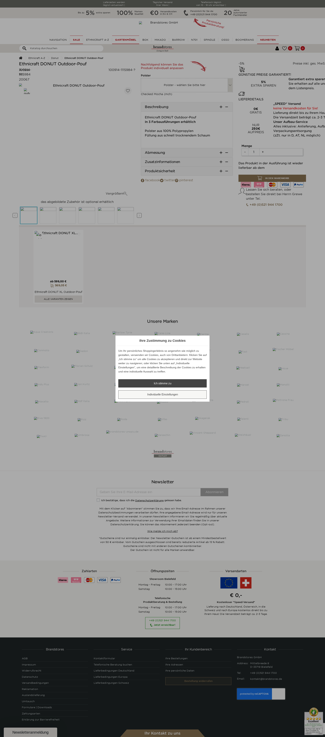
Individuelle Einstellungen (162, 394)
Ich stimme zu (162, 383)
